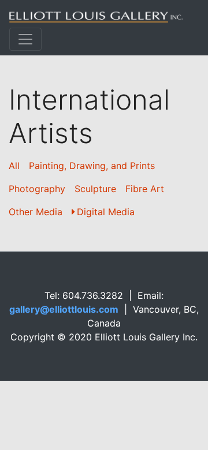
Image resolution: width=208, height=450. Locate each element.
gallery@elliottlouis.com (63, 309)
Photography (37, 188)
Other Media (35, 211)
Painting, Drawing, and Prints (92, 165)
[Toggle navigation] (25, 39)
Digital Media (106, 211)
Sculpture (95, 188)
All (14, 165)
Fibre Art (144, 188)
